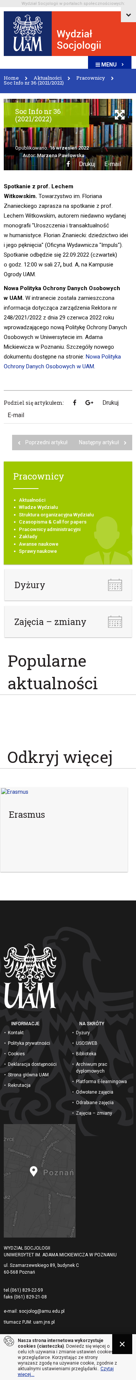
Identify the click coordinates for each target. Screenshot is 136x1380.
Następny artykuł (99, 442)
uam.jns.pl (44, 1322)
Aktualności (32, 500)
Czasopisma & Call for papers (53, 522)
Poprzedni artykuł (46, 442)
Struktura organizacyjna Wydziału (56, 515)
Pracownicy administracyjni (49, 529)
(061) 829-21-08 (30, 1297)
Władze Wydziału (38, 507)
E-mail (112, 164)
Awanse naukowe (39, 544)
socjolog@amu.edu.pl (42, 1311)
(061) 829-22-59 (26, 1290)
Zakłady (28, 536)
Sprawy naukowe (38, 551)
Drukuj (87, 164)
